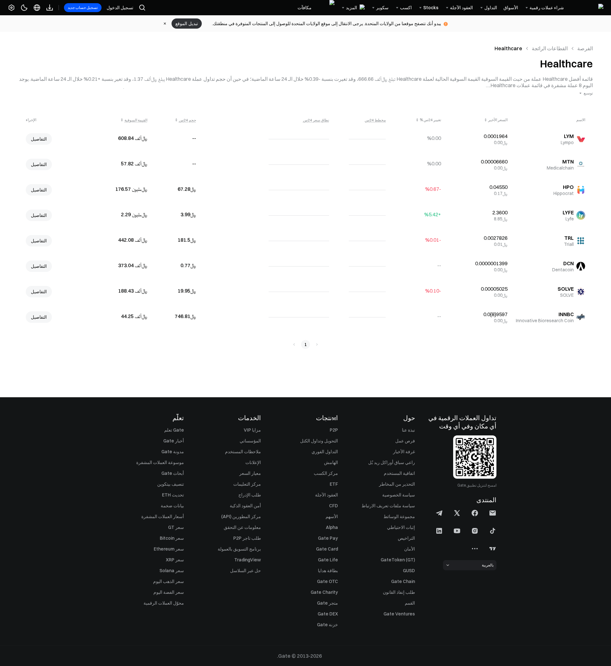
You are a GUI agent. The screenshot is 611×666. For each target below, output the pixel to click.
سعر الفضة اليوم (168, 592)
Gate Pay (328, 538)
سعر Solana (171, 570)
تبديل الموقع (186, 23)
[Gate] (586, 7)
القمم (410, 603)
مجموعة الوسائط (399, 516)
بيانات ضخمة (172, 506)
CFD (333, 506)
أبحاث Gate (172, 473)
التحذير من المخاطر (397, 484)
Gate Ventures (399, 614)
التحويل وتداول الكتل (319, 441)
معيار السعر (250, 473)
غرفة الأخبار (404, 451)
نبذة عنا (408, 430)
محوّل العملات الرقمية (164, 603)
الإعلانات (253, 462)
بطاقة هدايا (328, 570)
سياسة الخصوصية (398, 495)
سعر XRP (175, 560)
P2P (334, 430)
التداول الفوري (325, 451)
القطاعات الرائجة (550, 48)
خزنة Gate (327, 625)
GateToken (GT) (398, 560)
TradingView (247, 560)
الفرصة (585, 48)
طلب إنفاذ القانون (399, 592)
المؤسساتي (250, 441)
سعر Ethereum (169, 549)
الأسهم (332, 516)
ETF (334, 484)
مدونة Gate (172, 451)
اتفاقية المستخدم (399, 473)
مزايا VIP (252, 430)
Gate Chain (403, 581)
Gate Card (327, 549)
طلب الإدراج (249, 495)
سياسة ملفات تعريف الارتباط (388, 506)
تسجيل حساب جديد (83, 7)
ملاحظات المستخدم (243, 451)
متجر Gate (327, 603)
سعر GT (176, 527)
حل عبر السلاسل (245, 570)
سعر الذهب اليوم (168, 581)
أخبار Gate (173, 441)
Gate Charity (324, 592)
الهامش (331, 462)
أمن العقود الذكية (245, 506)
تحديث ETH (173, 495)
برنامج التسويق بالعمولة (239, 549)
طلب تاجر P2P (247, 538)
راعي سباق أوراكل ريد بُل (391, 462)
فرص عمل (405, 441)
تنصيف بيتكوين (170, 484)
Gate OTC (327, 581)
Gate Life (328, 560)
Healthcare (508, 48)
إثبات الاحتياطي (401, 527)
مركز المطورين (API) (241, 516)
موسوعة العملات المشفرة (160, 462)
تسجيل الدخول (120, 7)
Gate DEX (328, 614)
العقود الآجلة (326, 495)
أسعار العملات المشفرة (162, 516)
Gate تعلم (174, 430)
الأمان (409, 549)
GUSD (409, 570)
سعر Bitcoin (172, 538)
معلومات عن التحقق (242, 527)
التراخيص (406, 538)
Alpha (332, 527)
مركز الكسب (326, 473)
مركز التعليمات (247, 484)
